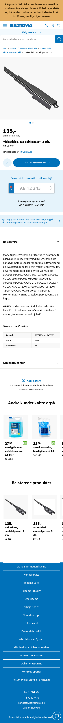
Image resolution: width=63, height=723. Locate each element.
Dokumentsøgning (31, 663)
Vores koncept (31, 615)
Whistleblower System (31, 639)
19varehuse (26, 151)
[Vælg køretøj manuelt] (58, 221)
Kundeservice (31, 574)
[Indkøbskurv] (58, 25)
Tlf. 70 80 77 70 (31, 697)
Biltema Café (31, 582)
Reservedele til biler (28, 48)
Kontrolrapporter (31, 671)
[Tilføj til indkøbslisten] (7, 162)
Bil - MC (13, 48)
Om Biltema (31, 599)
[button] (31, 32)
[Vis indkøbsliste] (52, 25)
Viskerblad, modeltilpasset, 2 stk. (14, 531)
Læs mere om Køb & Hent (30, 389)
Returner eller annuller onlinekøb (31, 679)
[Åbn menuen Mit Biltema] (46, 25)
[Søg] (59, 39)
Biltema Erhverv (31, 590)
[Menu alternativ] (5, 25)
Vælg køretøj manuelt (31, 205)
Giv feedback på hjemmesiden (31, 647)
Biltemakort (31, 623)
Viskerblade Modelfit (12, 52)
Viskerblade (45, 48)
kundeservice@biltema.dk (31, 702)
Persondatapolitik (31, 631)
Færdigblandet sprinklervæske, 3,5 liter (14, 451)
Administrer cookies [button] (31, 655)
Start (5, 48)
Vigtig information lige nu (31, 566)
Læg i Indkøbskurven (35, 162)
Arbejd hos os (31, 607)
